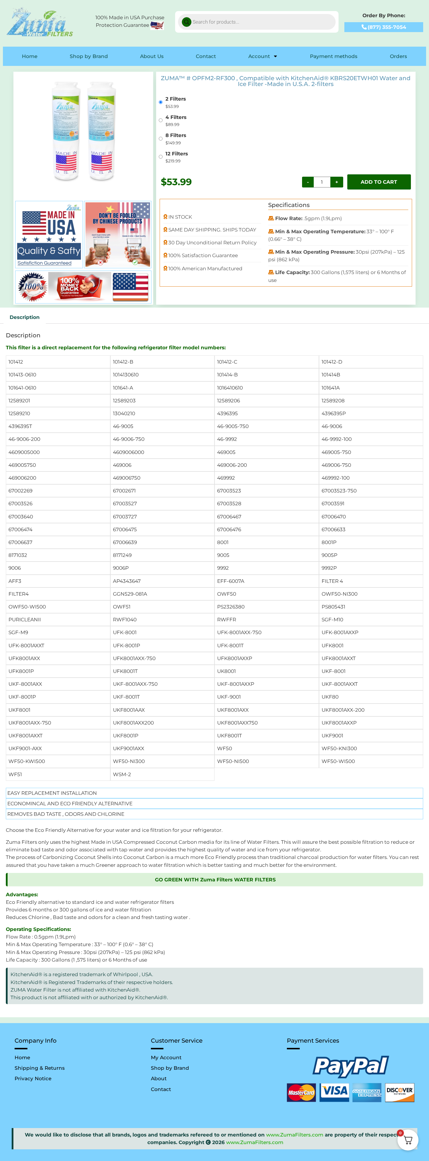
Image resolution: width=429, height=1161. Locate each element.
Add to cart (379, 182)
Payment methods (334, 56)
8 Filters (175, 135)
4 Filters (175, 117)
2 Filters (175, 98)
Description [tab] (25, 317)
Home (29, 56)
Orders (398, 56)
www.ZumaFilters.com (294, 1135)
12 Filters (176, 153)
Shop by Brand (89, 56)
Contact (206, 56)
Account (259, 56)
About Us (152, 56)
